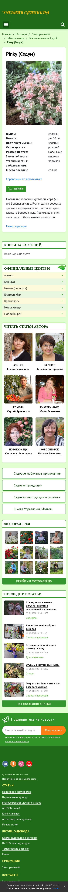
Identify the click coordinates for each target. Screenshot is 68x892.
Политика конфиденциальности (19, 778)
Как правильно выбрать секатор (41, 627)
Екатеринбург (13, 294)
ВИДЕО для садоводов (16, 843)
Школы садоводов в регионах (19, 837)
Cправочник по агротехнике (24, 179)
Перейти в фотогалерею (34, 581)
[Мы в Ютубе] (29, 764)
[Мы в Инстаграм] (21, 764)
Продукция (11, 861)
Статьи (8, 785)
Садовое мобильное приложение (37, 473)
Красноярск (11, 301)
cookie (55, 888)
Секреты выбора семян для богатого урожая (43, 685)
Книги (5, 854)
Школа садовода (15, 831)
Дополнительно (35, 657)
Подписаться (53, 730)
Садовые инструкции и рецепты (37, 497)
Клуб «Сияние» (11, 813)
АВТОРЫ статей (11, 808)
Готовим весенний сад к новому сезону (41, 646)
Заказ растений (11, 867)
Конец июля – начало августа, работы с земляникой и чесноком (41, 606)
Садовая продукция (28, 485)
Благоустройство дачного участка (21, 802)
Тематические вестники (15, 848)
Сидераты (31, 618)
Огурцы (30, 673)
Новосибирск (12, 314)
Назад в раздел (16, 226)
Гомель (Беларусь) (15, 288)
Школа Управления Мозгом (33, 509)
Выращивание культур (15, 797)
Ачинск (8, 275)
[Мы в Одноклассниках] (13, 764)
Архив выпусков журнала (16, 819)
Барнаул (9, 282)
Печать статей (10, 824)
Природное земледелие (16, 791)
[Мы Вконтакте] (5, 764)
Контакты (10, 875)
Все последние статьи (34, 704)
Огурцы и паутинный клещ (43, 665)
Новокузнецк (12, 307)
